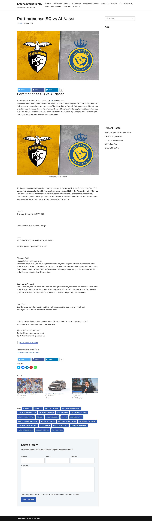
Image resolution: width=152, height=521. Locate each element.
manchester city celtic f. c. (28, 421)
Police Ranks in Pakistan (29, 343)
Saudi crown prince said (114, 136)
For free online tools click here (28, 352)
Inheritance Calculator (91, 4)
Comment (25, 466)
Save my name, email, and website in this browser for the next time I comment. (51, 495)
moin (20, 23)
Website (74, 457)
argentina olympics (52, 408)
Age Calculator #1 (126, 4)
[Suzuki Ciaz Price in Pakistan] (57, 385)
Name (24, 457)
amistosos (38, 408)
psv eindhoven (45, 425)
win (52, 100)
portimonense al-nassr (87, 421)
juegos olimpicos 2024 (26, 417)
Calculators (76, 4)
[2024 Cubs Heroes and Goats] (30, 385)
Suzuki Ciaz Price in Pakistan (54, 394)
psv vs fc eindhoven (60, 425)
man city (40, 417)
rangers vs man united (79, 425)
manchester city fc (48, 421)
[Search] (132, 18)
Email (48, 457)
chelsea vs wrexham (46, 412)
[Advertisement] (120, 61)
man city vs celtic (52, 417)
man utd (64, 417)
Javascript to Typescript (71, 6)
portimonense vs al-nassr (27, 425)
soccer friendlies (42, 430)
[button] (24, 90)
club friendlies (62, 412)
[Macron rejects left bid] (85, 385)
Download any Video (53, 6)
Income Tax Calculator (109, 4)
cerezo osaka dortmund (27, 412)
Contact (48, 4)
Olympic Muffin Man (112, 148)
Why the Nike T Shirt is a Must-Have (118, 132)
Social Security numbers (114, 140)
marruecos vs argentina (67, 421)
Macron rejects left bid (79, 394)
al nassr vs (27, 408)
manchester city (76, 417)
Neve (19, 518)
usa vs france (57, 430)
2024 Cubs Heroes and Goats (27, 394)
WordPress (35, 518)
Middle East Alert (111, 144)
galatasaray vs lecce (79, 412)
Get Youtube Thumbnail (61, 4)
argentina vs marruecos (71, 408)
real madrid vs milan (25, 430)
